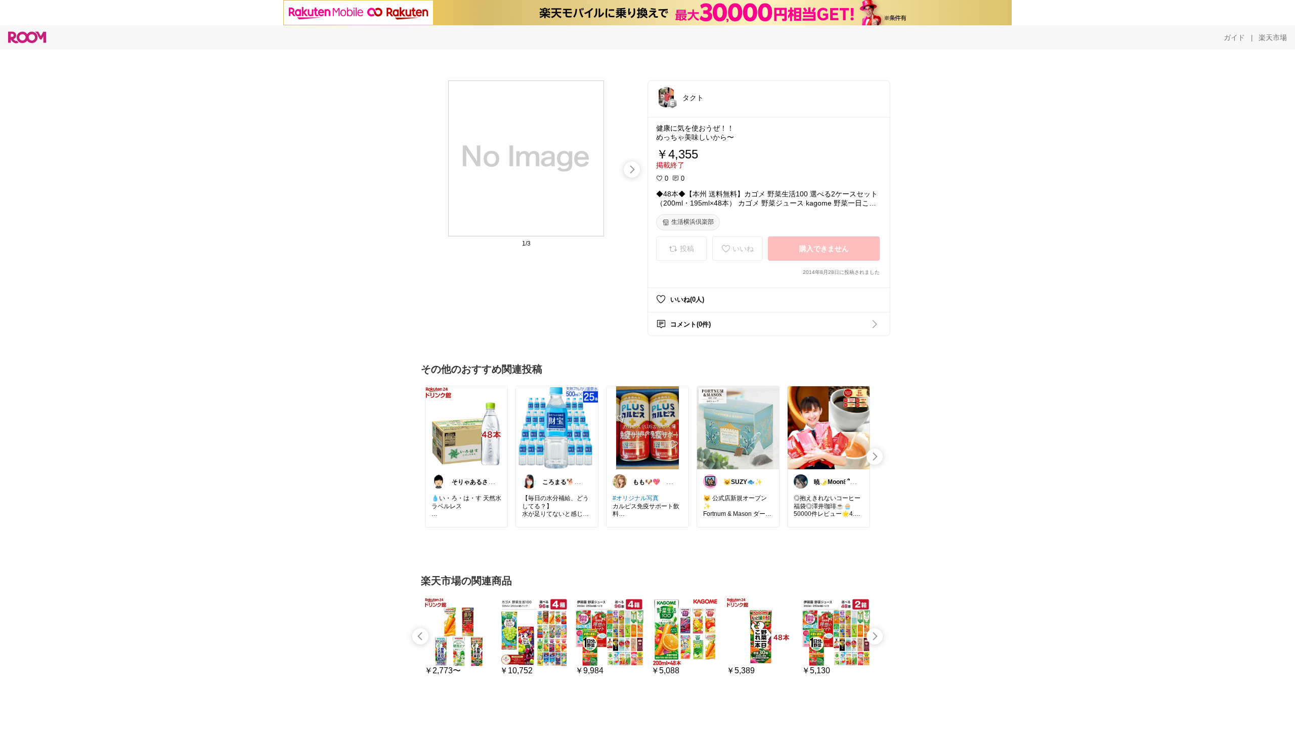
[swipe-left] (420, 636)
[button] (666, 97)
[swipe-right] (632, 169)
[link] (466, 427)
